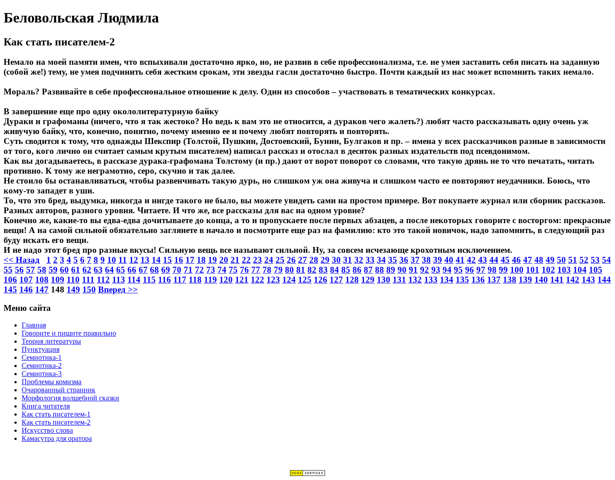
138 (509, 279)
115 (149, 279)
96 (469, 269)
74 (221, 269)
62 (86, 269)
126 (320, 279)
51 (572, 260)
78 (266, 269)
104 (580, 269)
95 (458, 269)
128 (352, 279)
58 (41, 269)
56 (19, 269)
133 (431, 279)
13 (144, 260)
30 (336, 260)
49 (550, 260)
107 (26, 279)
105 (595, 269)
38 (426, 260)
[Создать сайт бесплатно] (307, 474)
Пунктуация (40, 349)
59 (53, 269)
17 (189, 260)
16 (178, 260)
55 (8, 269)
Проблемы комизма (51, 382)
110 (73, 279)
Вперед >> (118, 289)
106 (10, 279)
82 (312, 269)
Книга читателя (46, 406)
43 (482, 260)
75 (233, 269)
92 (424, 269)
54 (606, 260)
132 (415, 279)
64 (109, 269)
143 (588, 279)
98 (492, 269)
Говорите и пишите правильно (69, 333)
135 (462, 279)
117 (179, 279)
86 (357, 269)
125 (305, 279)
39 (437, 260)
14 (156, 260)
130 (383, 279)
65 (120, 269)
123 (273, 279)
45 (505, 260)
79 (278, 269)
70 (176, 269)
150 (89, 289)
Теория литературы (51, 341)
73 (210, 269)
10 (111, 260)
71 (188, 269)
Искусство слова (47, 430)
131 (399, 279)
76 (244, 269)
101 (532, 269)
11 (122, 260)
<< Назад (22, 260)
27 (302, 260)
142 (572, 279)
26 (291, 260)
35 (392, 260)
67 (143, 269)
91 (413, 269)
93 (435, 269)
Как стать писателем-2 (56, 422)
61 (75, 269)
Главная (34, 325)
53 (595, 260)
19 (212, 260)
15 (167, 260)
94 (447, 269)
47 (527, 260)
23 (257, 260)
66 (131, 269)
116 (164, 279)
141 (557, 279)
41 (460, 260)
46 (516, 260)
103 (564, 269)
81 (300, 269)
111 (88, 279)
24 (268, 260)
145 (10, 289)
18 (201, 260)
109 (57, 279)
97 (480, 269)
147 (42, 289)
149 (73, 289)
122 (257, 279)
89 (390, 269)
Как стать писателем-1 (56, 414)
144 (604, 279)
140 (541, 279)
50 (561, 260)
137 (494, 279)
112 (103, 279)
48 (538, 260)
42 (471, 260)
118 (195, 279)
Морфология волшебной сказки (70, 398)
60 (64, 269)
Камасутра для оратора (57, 438)
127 (336, 279)
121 (242, 279)
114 (133, 279)
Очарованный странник (58, 390)
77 (255, 269)
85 (345, 269)
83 (323, 269)
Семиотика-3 (42, 373)
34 (381, 260)
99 (503, 269)
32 (358, 260)
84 (334, 269)
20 (223, 260)
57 (30, 269)
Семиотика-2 (42, 365)
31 (347, 260)
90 (402, 269)
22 (246, 260)
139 (525, 279)
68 (154, 269)
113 (118, 279)
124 (289, 279)
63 (98, 269)
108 (42, 279)
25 (280, 260)
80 (289, 269)
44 (493, 260)
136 (478, 279)
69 (165, 269)
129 (368, 279)
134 (446, 279)
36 (403, 260)
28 (313, 260)
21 (235, 260)
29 (325, 260)
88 (379, 269)
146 (26, 289)
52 (583, 260)
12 (133, 260)
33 (370, 260)
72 (199, 269)
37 (415, 260)
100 (517, 269)
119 (210, 279)
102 (548, 269)
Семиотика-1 (42, 357)
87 (368, 269)
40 (448, 260)
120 (226, 279)
